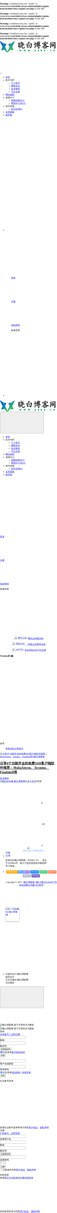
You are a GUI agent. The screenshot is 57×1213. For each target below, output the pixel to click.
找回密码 (16, 1072)
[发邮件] (31, 972)
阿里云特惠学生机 (36, 644)
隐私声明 (52, 872)
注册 (3, 1167)
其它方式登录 (11, 1178)
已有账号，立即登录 (10, 1133)
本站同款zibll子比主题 (35, 650)
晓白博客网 (29, 882)
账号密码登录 (18, 1052)
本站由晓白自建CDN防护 (31, 885)
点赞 (16, 748)
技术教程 (4, 778)
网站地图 (34, 872)
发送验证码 (5, 1049)
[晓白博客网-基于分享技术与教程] (8, 856)
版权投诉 (43, 872)
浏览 (12, 748)
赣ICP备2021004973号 (46, 882)
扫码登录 (28, 1178)
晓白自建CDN (24, 872)
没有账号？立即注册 (10, 1034)
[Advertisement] (28, 711)
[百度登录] (32, 375)
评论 (21, 748)
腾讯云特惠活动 (35, 638)
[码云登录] (32, 354)
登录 (3, 1055)
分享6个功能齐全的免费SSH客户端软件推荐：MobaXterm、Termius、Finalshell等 (27, 767)
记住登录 (7, 1052)
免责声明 (27, 876)
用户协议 (35, 876)
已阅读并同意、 (19, 1170)
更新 (8, 748)
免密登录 (26, 1072)
